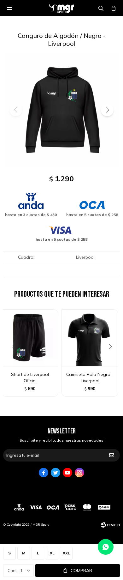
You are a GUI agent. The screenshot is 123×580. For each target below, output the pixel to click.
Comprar (81, 570)
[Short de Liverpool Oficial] (30, 337)
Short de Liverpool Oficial (30, 378)
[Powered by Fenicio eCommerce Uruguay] (110, 524)
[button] (107, 110)
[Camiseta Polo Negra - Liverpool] (90, 337)
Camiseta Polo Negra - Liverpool (90, 378)
